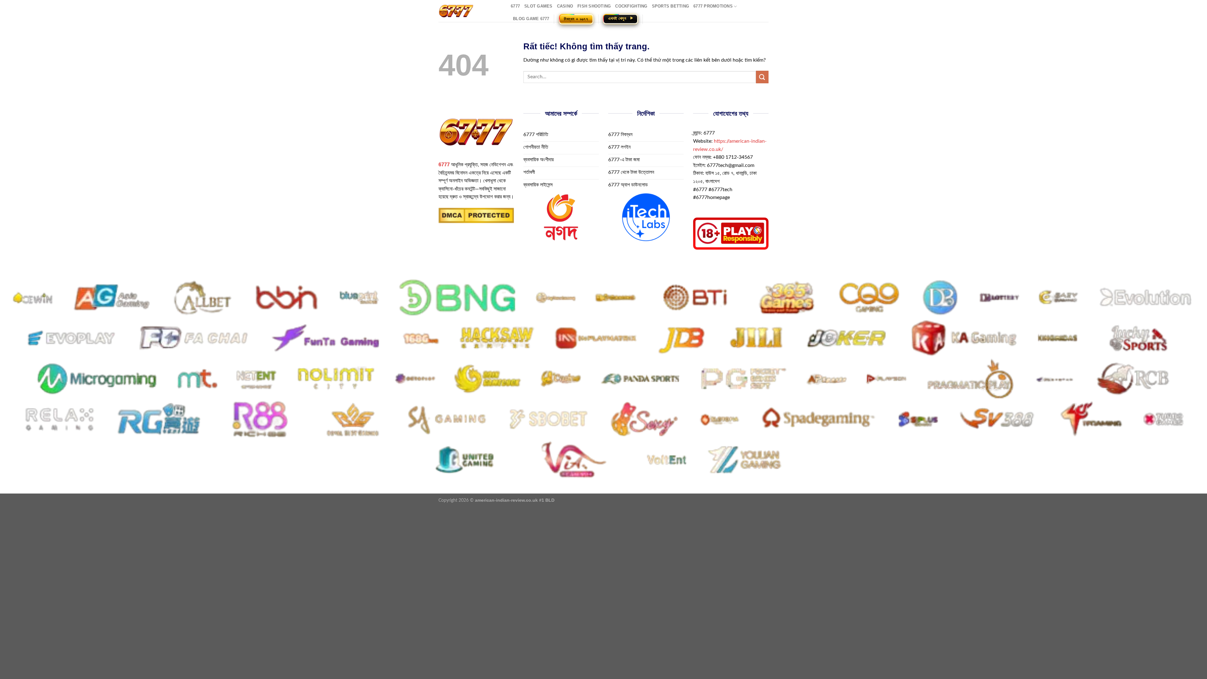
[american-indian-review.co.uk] (469, 11)
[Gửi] (762, 77)
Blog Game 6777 (531, 18)
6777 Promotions (713, 6)
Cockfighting (631, 6)
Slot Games (538, 6)
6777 (515, 6)
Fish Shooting (594, 6)
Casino (565, 6)
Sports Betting (670, 6)
